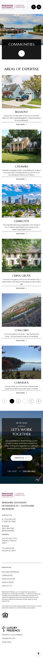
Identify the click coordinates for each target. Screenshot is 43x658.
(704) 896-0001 (29, 471)
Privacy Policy (6, 642)
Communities (7, 575)
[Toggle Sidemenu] (39, 7)
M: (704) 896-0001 (9, 519)
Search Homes (8, 582)
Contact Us (7, 586)
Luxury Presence (16, 635)
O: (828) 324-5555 (9, 521)
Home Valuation (8, 579)
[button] (21, 458)
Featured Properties (10, 572)
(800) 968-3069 (8, 528)
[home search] (33, 7)
